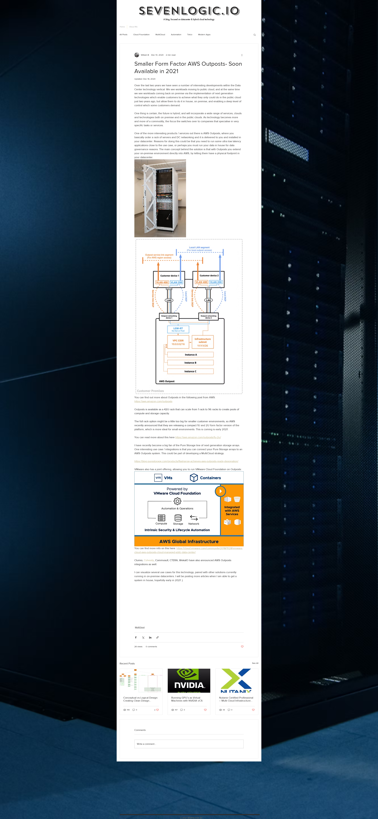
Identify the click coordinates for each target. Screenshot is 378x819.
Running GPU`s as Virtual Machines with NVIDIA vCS (187, 699)
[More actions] (242, 55)
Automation (176, 34)
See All (255, 663)
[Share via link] (157, 637)
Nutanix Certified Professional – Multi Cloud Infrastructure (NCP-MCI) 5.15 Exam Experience (236, 699)
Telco (189, 34)
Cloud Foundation (141, 34)
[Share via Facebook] (135, 637)
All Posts (123, 34)
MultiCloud (160, 34)
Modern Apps (204, 34)
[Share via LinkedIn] (150, 637)
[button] (254, 34)
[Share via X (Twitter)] (143, 637)
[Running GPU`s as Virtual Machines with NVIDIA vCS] (189, 681)
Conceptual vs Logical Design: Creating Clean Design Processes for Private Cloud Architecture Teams (140, 699)
